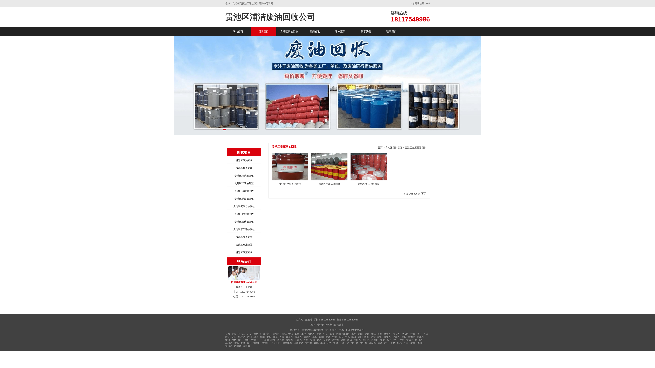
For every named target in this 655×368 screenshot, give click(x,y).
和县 (389, 340)
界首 (281, 336)
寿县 (243, 343)
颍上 (255, 336)
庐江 (386, 343)
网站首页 (238, 31)
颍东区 (298, 336)
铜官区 (335, 340)
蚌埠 (316, 343)
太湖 (253, 340)
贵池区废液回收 (244, 252)
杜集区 (375, 340)
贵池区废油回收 (289, 31)
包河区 (420, 343)
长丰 (406, 343)
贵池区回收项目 (393, 147)
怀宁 (260, 340)
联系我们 (391, 31)
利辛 (325, 333)
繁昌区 (336, 343)
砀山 (234, 336)
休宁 (373, 336)
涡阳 (338, 333)
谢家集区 (287, 343)
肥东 (399, 343)
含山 (395, 340)
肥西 (393, 343)
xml (428, 3)
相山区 (366, 340)
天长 (404, 336)
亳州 (353, 333)
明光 (347, 336)
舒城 (373, 333)
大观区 (289, 340)
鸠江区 (363, 343)
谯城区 (346, 333)
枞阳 (312, 340)
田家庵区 (298, 343)
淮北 (382, 340)
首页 (380, 147)
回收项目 (263, 31)
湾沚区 (345, 343)
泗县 (419, 333)
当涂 (402, 340)
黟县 (366, 336)
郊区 (319, 340)
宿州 (249, 336)
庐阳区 (237, 346)
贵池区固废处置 (244, 237)
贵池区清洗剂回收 (244, 175)
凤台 (249, 343)
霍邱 (379, 333)
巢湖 (412, 343)
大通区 (308, 343)
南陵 (322, 343)
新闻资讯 (315, 31)
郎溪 (353, 336)
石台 (297, 333)
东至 (303, 333)
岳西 (234, 340)
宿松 (247, 340)
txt (411, 3)
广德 (262, 333)
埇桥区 (241, 336)
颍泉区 (289, 336)
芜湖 (234, 333)
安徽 (227, 333)
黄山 (227, 340)
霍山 (360, 333)
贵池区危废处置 (244, 244)
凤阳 (321, 336)
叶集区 (387, 333)
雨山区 (418, 340)
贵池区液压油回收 (244, 191)
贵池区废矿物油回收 (244, 229)
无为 (329, 343)
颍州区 (307, 336)
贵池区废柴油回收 (244, 221)
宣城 (284, 333)
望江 (240, 340)
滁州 (255, 333)
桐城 (273, 340)
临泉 (275, 336)
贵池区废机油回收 (244, 214)
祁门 (360, 336)
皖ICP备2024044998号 (351, 329)
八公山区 (276, 343)
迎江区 (298, 340)
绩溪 (236, 343)
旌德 (380, 343)
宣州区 (276, 333)
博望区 (409, 340)
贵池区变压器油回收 (244, 206)
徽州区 (387, 336)
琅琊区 (420, 336)
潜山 (266, 340)
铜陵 (343, 340)
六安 (249, 333)
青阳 (290, 333)
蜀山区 (228, 346)
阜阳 (314, 336)
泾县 (412, 333)
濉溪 (349, 340)
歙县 (379, 336)
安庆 (306, 340)
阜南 (262, 336)
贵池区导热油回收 (244, 198)
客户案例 (340, 31)
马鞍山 (241, 333)
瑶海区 (246, 346)
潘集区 (257, 343)
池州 (319, 333)
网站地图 (419, 3)
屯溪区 (396, 336)
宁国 (268, 333)
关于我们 (366, 31)
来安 (340, 336)
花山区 (228, 343)
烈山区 (357, 340)
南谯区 (411, 336)
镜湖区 (372, 343)
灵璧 (425, 333)
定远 (327, 336)
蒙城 (332, 333)
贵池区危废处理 (244, 168)
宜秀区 (280, 340)
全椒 (334, 336)
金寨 (366, 333)
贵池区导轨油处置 (244, 183)
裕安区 (396, 333)
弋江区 (354, 343)
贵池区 (311, 333)
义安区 (326, 340)
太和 (268, 336)
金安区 (405, 333)
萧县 (227, 336)
